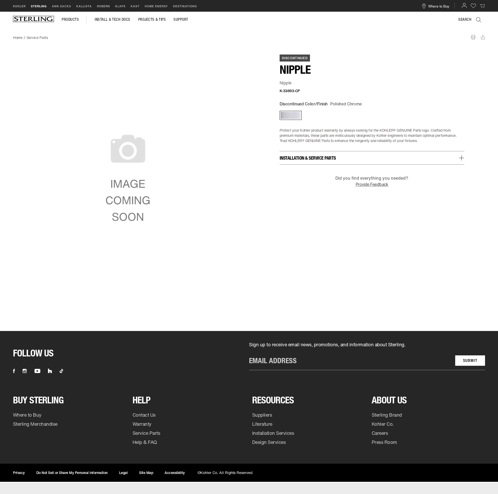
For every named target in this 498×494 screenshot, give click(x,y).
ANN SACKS (61, 6)
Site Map (146, 472)
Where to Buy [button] (438, 6)
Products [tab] (70, 19)
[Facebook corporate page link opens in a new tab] (14, 371)
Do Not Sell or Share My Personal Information (72, 472)
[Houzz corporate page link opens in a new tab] (50, 371)
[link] (482, 6)
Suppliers (262, 414)
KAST (135, 6)
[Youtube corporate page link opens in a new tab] (37, 371)
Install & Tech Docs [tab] (112, 19)
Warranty (142, 424)
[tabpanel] (249, 35)
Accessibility (174, 472)
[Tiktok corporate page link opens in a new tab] (61, 371)
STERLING (39, 6)
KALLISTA (84, 6)
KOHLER (19, 6)
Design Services (269, 442)
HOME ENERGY (156, 6)
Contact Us (144, 414)
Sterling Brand (387, 414)
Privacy (19, 472)
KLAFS (120, 6)
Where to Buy (27, 414)
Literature (262, 424)
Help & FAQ (145, 442)
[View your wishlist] (473, 5)
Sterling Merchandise (35, 424)
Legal (123, 472)
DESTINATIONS (185, 6)
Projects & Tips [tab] (152, 19)
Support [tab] (181, 19)
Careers (380, 433)
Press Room (384, 442)
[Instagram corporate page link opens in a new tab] (25, 371)
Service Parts (146, 433)
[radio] (290, 115)
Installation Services (273, 433)
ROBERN (103, 6)
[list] (367, 355)
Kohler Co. (383, 424)
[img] (33, 19)
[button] (464, 5)
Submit (470, 360)
